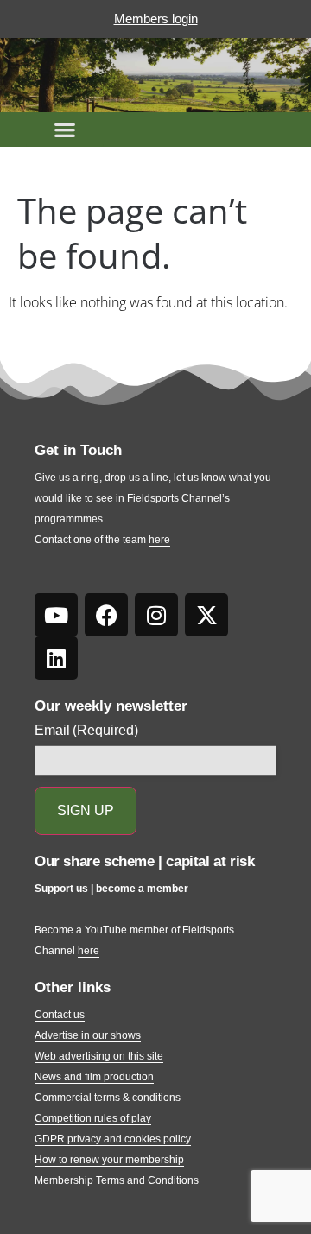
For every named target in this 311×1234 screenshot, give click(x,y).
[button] (65, 129)
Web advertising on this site (99, 1056)
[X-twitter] (206, 614)
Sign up (85, 810)
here (159, 540)
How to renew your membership (109, 1160)
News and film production (94, 1077)
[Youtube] (56, 614)
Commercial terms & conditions (108, 1098)
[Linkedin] (56, 658)
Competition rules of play (93, 1118)
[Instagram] (156, 614)
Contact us (60, 1015)
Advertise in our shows (88, 1035)
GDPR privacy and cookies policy (113, 1139)
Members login (156, 18)
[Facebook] (106, 614)
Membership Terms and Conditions (117, 1180)
